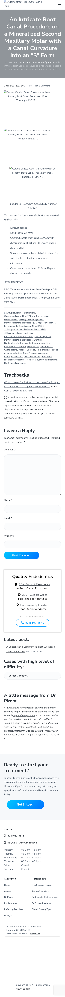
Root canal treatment (15, 363)
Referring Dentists (13, 909)
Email (8, 518)
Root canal (47, 356)
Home (7, 884)
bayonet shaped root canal (20, 333)
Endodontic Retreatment (45, 897)
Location (31, 349)
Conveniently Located (34, 605)
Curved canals (43, 316)
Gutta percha (10, 349)
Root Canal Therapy (42, 884)
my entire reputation (24, 715)
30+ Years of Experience (34, 584)
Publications (10, 903)
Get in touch (25, 805)
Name (8, 500)
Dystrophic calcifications (16, 343)
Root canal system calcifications (41, 359)
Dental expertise (43, 336)
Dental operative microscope (18, 339)
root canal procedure (14, 359)
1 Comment (44, 85)
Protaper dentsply (13, 356)
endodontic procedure (15, 346)
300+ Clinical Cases (34, 595)
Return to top (22, 988)
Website (9, 536)
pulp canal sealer (32, 356)
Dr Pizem (8, 897)
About (7, 890)
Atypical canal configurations (21, 312)
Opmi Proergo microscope (35, 353)
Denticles (39, 339)
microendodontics (13, 353)
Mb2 (39, 349)
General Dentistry (41, 890)
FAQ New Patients (41, 903)
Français (8, 915)
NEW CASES (38, 326)
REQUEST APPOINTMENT (22, 842)
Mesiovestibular (50, 349)
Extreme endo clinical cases (17, 326)
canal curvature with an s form (18, 336)
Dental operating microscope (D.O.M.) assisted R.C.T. (30, 322)
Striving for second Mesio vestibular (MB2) (25, 329)
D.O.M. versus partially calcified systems (24, 319)
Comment (10, 449)
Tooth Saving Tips (41, 909)
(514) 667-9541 (34, 623)
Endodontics (33, 346)
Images (22, 349)
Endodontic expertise (39, 343)
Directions (35, 933)
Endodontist (47, 346)
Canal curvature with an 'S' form (19, 316)
